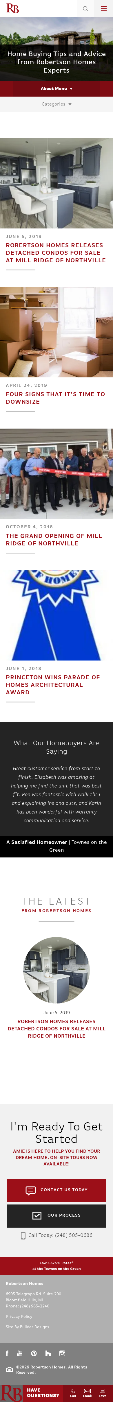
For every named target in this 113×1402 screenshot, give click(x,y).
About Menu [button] (54, 89)
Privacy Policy (19, 1317)
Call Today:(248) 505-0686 (60, 1235)
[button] (85, 16)
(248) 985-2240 (34, 1306)
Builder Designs (34, 1327)
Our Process (64, 1215)
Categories (53, 104)
